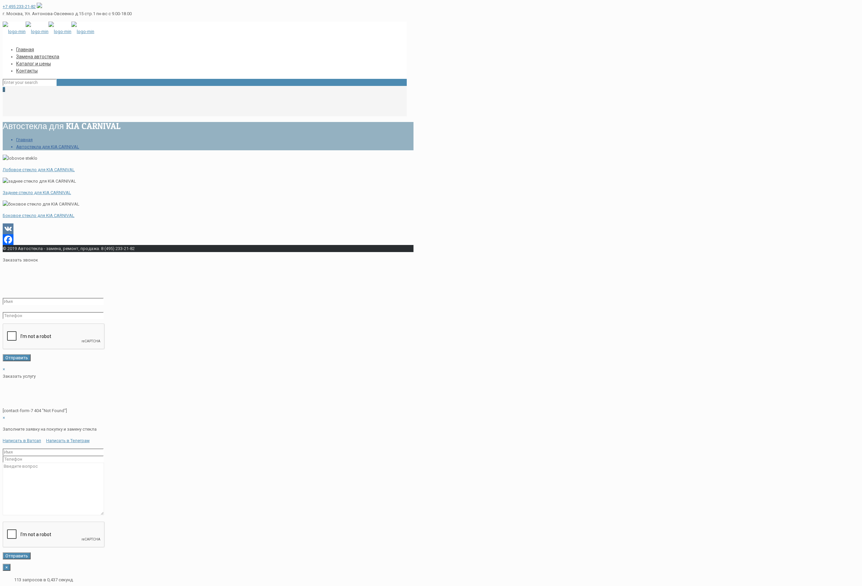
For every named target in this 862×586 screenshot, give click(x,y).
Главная (24, 139)
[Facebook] (205, 239)
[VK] (205, 228)
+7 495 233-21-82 (19, 6)
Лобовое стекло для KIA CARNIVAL (39, 169)
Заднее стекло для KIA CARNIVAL (37, 192)
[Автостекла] (48, 31)
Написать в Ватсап (22, 440)
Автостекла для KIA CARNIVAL (47, 146)
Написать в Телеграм (68, 440)
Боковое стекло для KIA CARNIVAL (38, 215)
